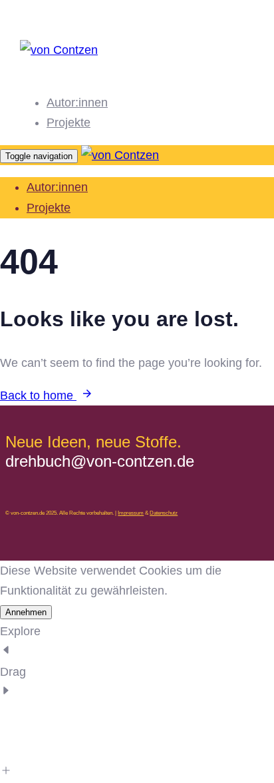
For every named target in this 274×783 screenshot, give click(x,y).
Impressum (131, 513)
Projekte (68, 122)
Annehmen (26, 612)
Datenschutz (164, 513)
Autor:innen (77, 102)
